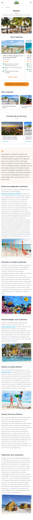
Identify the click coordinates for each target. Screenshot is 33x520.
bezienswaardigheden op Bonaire (11, 193)
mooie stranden (6, 372)
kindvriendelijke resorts (8, 327)
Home (2, 7)
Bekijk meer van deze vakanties (16, 84)
